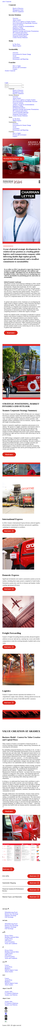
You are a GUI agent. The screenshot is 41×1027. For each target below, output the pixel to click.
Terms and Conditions (11, 943)
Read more (11, 333)
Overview (15, 18)
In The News (16, 44)
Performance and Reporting (20, 59)
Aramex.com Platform (11, 995)
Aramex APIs (8, 992)
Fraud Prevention (10, 942)
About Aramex (17, 20)
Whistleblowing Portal (11, 912)
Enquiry (15, 69)
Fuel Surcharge (9, 917)
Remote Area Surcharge (11, 914)
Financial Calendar (18, 25)
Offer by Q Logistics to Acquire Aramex (24, 21)
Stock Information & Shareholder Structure (25, 23)
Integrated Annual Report (20, 36)
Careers (7, 965)
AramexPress (8, 967)
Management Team (18, 10)
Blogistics (7, 968)
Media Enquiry (17, 46)
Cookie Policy (9, 939)
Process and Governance (19, 67)
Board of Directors (18, 8)
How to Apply (17, 66)
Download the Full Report (11, 158)
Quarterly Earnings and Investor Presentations (26, 31)
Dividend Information (19, 29)
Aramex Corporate (6, 1)
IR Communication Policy (20, 33)
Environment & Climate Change (22, 54)
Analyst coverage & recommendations (23, 26)
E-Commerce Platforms (11, 993)
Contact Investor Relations (20, 37)
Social (14, 56)
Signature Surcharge (10, 915)
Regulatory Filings (18, 28)
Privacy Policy (9, 935)
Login (6, 83)
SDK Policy (8, 940)
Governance (16, 57)
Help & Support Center (11, 970)
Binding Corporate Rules (12, 937)
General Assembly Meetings (20, 34)
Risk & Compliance (18, 11)
